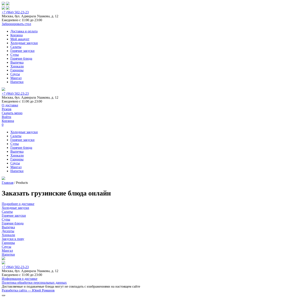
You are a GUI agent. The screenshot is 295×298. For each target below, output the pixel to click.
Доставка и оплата (24, 31)
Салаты (15, 47)
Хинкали (17, 66)
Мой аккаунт (19, 39)
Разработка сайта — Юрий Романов (28, 290)
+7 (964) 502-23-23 (15, 12)
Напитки (17, 82)
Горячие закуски (22, 51)
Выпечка (17, 62)
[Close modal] (3, 295)
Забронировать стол (16, 24)
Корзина (16, 35)
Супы (14, 54)
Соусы (15, 74)
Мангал (16, 78)
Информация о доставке (19, 278)
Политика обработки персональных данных (34, 282)
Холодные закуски (24, 43)
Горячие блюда (21, 58)
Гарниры (17, 70)
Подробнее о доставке (18, 204)
